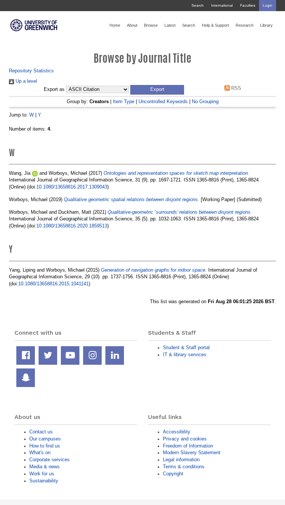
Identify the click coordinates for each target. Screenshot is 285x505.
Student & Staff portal (186, 347)
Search (197, 5)
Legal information (181, 459)
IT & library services (184, 354)
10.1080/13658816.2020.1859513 (71, 226)
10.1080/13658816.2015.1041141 (53, 283)
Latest (170, 25)
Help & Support (215, 25)
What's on (39, 452)
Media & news (44, 466)
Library (266, 25)
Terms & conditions (183, 466)
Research (244, 25)
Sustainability (43, 480)
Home (114, 25)
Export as (54, 89)
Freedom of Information (188, 446)
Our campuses (45, 439)
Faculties (247, 5)
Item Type (123, 101)
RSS (235, 88)
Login (267, 5)
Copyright (173, 473)
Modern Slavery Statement (191, 452)
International (222, 5)
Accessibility (176, 432)
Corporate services (49, 459)
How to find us (44, 446)
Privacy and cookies (185, 439)
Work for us (41, 473)
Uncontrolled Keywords (163, 101)
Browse (151, 25)
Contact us (41, 432)
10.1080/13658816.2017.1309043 (71, 187)
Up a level (25, 81)
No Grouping (205, 101)
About (132, 25)
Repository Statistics (31, 70)
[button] (157, 90)
